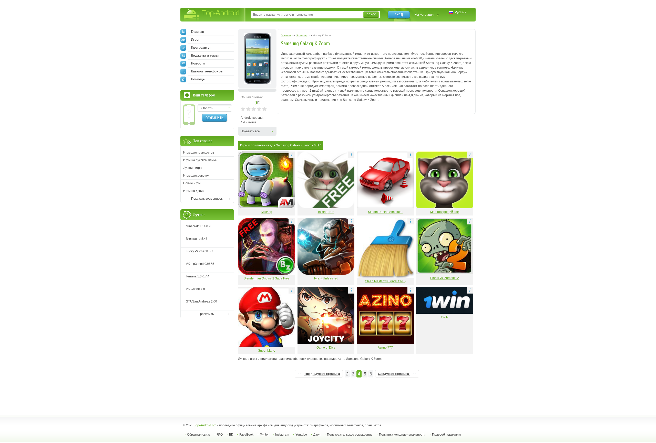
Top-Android (212, 15)
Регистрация (424, 14)
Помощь (198, 79)
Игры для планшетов (198, 152)
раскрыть (207, 314)
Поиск (371, 15)
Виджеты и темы (205, 55)
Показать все (250, 131)
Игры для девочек (196, 175)
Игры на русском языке (200, 160)
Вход (399, 15)
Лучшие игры (192, 168)
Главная (197, 32)
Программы (200, 47)
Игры (195, 39)
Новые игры (192, 183)
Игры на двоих (193, 191)
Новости (198, 63)
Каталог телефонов (207, 71)
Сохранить (214, 118)
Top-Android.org (205, 425)
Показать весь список (206, 198)
